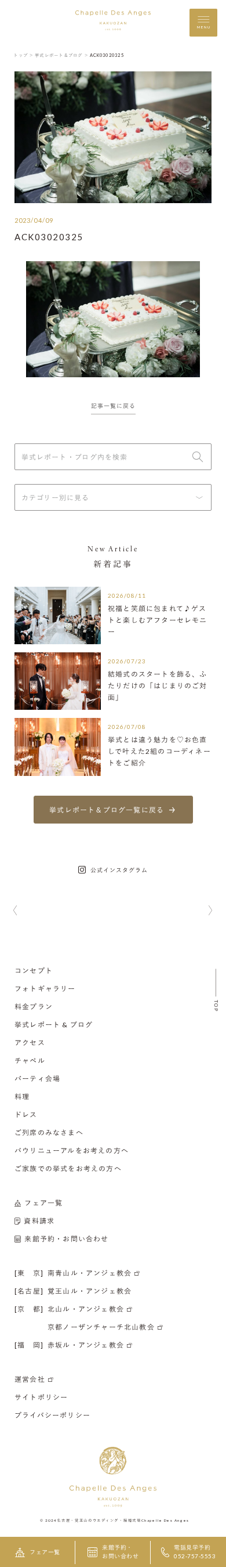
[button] (15, 911)
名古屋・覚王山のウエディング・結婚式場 (99, 1519)
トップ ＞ (23, 55)
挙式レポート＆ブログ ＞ (62, 55)
